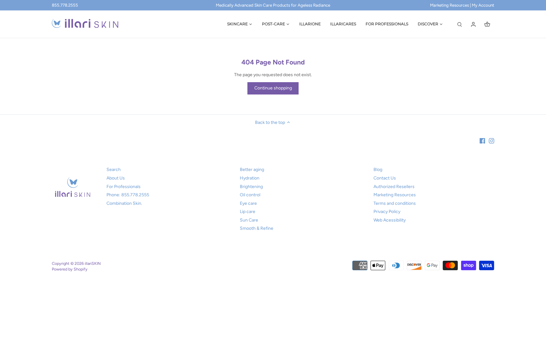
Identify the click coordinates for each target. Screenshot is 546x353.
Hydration (249, 178)
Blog (377, 169)
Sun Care (249, 220)
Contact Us (384, 178)
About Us (115, 178)
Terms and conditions (394, 203)
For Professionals (123, 186)
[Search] (459, 24)
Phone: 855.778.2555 (127, 195)
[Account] (473, 24)
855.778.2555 (65, 5)
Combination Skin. (124, 203)
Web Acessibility (389, 220)
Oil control (250, 195)
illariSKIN (93, 263)
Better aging (252, 169)
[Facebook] (482, 140)
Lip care (247, 211)
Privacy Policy (386, 211)
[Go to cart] (487, 24)
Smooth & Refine (256, 228)
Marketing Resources (450, 5)
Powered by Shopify (70, 269)
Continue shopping (273, 88)
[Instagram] (491, 140)
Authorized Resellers (394, 186)
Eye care (248, 203)
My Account (483, 5)
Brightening (251, 186)
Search (113, 169)
